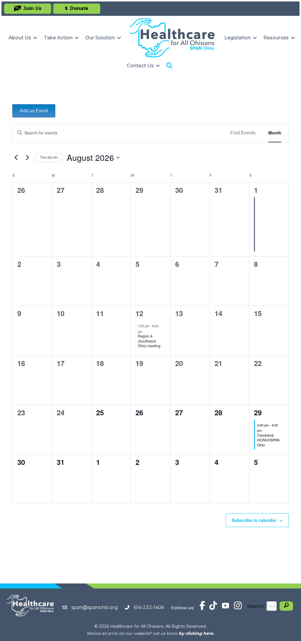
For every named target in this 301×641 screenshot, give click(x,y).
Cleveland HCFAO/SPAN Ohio (268, 440)
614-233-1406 (149, 607)
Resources (276, 38)
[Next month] (27, 157)
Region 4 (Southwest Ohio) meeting (149, 340)
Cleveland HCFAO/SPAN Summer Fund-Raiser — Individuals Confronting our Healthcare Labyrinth (269, 229)
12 (139, 313)
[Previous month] (15, 157)
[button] (35, 37)
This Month (49, 157)
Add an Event (34, 110)
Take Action (58, 38)
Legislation (237, 38)
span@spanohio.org (94, 607)
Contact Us (140, 65)
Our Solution (100, 38)
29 (258, 412)
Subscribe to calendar (254, 520)
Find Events (242, 132)
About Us (20, 38)
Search (255, 606)
